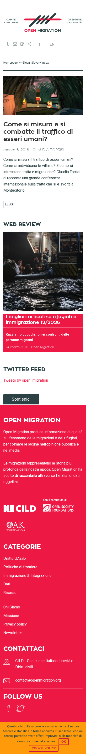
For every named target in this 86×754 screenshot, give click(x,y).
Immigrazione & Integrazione (27, 575)
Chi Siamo (11, 607)
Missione (11, 615)
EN (52, 44)
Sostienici (21, 399)
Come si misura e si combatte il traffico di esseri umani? (38, 131)
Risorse (9, 592)
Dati (6, 584)
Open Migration (43, 22)
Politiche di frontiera (20, 567)
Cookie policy (44, 748)
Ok (63, 741)
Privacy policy (15, 624)
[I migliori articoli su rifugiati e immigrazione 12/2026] (42, 271)
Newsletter (12, 633)
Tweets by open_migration (25, 380)
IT (40, 44)
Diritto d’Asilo (14, 558)
